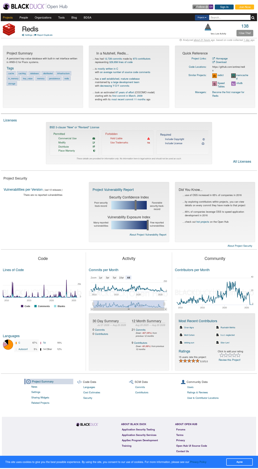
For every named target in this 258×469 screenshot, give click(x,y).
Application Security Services (139, 435)
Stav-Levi (225, 342)
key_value (27, 78)
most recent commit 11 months (128, 99)
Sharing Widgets (40, 397)
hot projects (202, 221)
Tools (61, 17)
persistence (54, 78)
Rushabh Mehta (228, 327)
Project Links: (199, 58)
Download (220, 62)
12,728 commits (113, 58)
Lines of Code (13, 269)
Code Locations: (198, 66)
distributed (48, 73)
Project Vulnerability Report (113, 189)
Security (87, 398)
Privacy (180, 440)
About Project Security (240, 245)
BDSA (87, 17)
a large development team (125, 82)
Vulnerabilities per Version (23, 189)
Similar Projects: (197, 75)
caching (22, 73)
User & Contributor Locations (203, 398)
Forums (180, 429)
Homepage (221, 58)
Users (190, 387)
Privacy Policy (198, 462)
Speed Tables (221, 84)
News (34, 386)
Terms (179, 435)
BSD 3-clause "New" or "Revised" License (74, 127)
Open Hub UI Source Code (191, 445)
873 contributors (142, 58)
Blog (74, 17)
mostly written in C (108, 68)
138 (245, 25)
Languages (11, 335)
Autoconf (23, 349)
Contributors (101, 334)
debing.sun (189, 342)
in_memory (13, 78)
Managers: (201, 92)
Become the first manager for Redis (228, 93)
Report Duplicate (45, 34)
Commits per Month (103, 269)
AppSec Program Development (140, 440)
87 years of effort (124, 92)
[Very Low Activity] (208, 27)
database (34, 73)
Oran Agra (189, 327)
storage (11, 83)
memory (41, 78)
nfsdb (239, 83)
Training (126, 445)
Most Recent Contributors (198, 320)
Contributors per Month (192, 269)
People (23, 17)
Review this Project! (230, 360)
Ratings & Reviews (197, 392)
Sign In (224, 7)
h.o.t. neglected (228, 334)
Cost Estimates (91, 392)
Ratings (184, 350)
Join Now (245, 7)
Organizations (43, 17)
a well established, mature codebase (120, 78)
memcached (242, 76)
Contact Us (182, 451)
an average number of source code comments (125, 72)
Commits (100, 329)
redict (221, 75)
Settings (28, 34)
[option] (129, 143)
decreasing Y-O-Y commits (114, 85)
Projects (8, 17)
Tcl (44, 342)
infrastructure (63, 73)
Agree (239, 461)
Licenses (10, 119)
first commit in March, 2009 (127, 95)
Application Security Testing (138, 429)
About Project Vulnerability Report (148, 234)
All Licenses (242, 161)
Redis (30, 28)
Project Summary (43, 381)
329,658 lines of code (121, 62)
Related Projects (40, 402)
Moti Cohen (189, 334)
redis (66, 78)
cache (11, 73)
